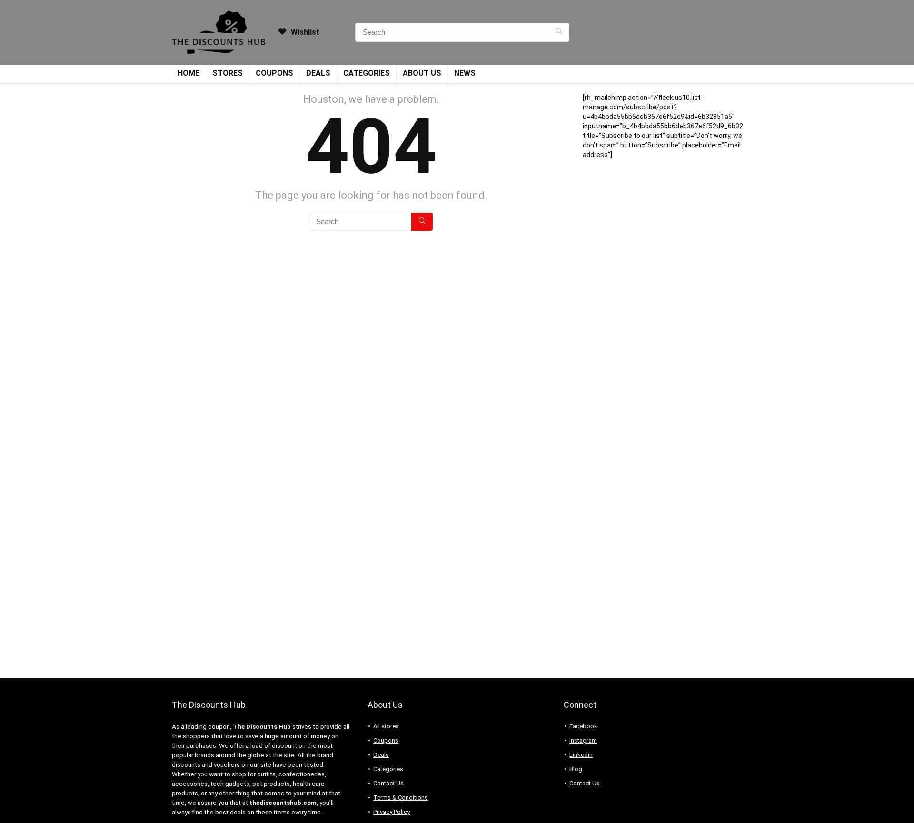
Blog (575, 769)
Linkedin (581, 754)
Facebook (583, 726)
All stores (386, 726)
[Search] (558, 32)
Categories (366, 73)
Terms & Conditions (400, 797)
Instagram (583, 740)
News (465, 73)
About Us (422, 73)
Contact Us (388, 783)
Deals (318, 73)
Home (188, 73)
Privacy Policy (391, 811)
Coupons (274, 73)
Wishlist (304, 32)
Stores (227, 73)
